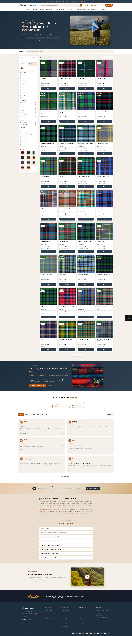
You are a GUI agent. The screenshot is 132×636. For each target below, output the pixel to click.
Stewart (36, 38)
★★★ (38, 414)
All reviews (21, 414)
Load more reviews (65, 476)
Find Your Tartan (92, 5)
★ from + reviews (28, 41)
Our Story (81, 610)
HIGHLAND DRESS (81, 9)
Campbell (42, 38)
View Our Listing (98, 596)
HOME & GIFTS (91, 9)
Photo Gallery (64, 618)
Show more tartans (76, 355)
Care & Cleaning (65, 623)
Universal (56, 38)
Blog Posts (47, 613)
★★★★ (33, 414)
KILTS (41, 9)
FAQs (46, 615)
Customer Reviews (65, 610)
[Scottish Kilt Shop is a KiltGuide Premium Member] (33, 596)
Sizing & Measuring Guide (50, 618)
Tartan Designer (65, 615)
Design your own (52, 385)
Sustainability (81, 618)
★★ (43, 414)
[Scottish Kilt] (28, 5)
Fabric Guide (81, 621)
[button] (128, 318)
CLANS (27, 9)
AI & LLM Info (47, 623)
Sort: (102, 57)
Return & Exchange (83, 613)
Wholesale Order (48, 621)
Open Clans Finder (91, 488)
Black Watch (49, 38)
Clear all (34, 57)
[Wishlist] (103, 5)
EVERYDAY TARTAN (60, 9)
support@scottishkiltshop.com (102, 610)
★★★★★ (27, 414)
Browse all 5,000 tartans (36, 385)
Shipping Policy (82, 615)
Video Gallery (64, 621)
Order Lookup (64, 613)
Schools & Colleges (48, 610)
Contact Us (81, 623)
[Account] (99, 5)
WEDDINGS (70, 9)
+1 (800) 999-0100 (100, 613)
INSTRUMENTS (102, 9)
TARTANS (35, 9)
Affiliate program (65, 626)
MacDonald (29, 38)
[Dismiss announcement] (130, 1)
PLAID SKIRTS (49, 9)
